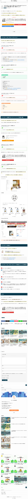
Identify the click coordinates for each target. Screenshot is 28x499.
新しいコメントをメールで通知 (5, 375)
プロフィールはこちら (14, 410)
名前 (2, 365)
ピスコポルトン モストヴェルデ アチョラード (11, 135)
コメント (3, 356)
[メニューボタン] (1, 1)
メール (3, 368)
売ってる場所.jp (14, 0)
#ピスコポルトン (11, 88)
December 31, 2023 (11, 259)
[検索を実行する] (26, 385)
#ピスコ (8, 88)
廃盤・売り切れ (4, 493)
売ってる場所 (3, 317)
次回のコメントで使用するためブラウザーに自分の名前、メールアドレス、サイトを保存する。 (13, 373)
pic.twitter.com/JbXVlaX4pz (20, 59)
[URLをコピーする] (25, 321)
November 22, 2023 (14, 89)
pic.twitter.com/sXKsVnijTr (12, 257)
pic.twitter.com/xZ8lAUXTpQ (17, 88)
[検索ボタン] (27, 1)
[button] (3, 321)
